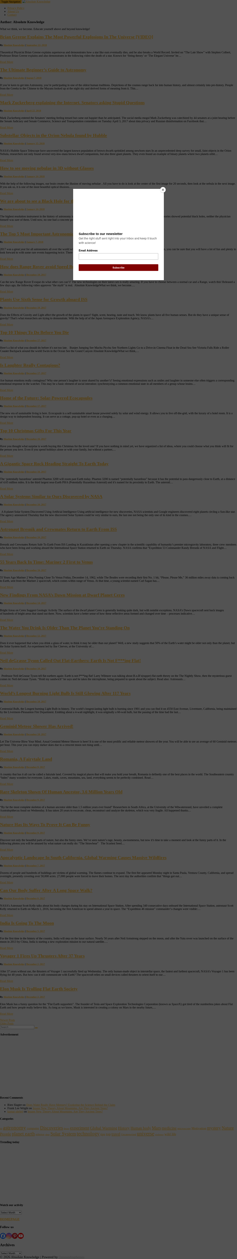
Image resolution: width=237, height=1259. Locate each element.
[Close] (163, 190)
